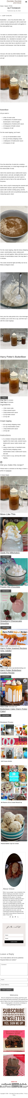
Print (4, 397)
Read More (6, 556)
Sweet (6, 6)
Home (1, 6)
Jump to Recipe (7, 15)
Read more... (9, 914)
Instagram (8, 470)
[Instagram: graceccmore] (14, 462)
